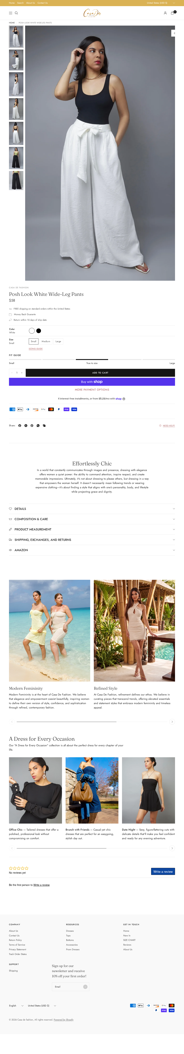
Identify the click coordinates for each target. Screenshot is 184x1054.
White (32, 331)
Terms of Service (17, 944)
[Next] (166, 153)
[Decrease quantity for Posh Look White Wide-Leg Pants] (12, 373)
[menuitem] (12, 3)
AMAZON (21, 550)
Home (12, 3)
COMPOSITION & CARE (31, 519)
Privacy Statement (17, 949)
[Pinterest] (33, 425)
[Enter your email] (85, 987)
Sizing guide (36, 348)
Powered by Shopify (63, 1019)
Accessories (72, 944)
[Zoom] (174, 33)
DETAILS (20, 509)
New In (126, 935)
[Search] (16, 13)
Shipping (13, 970)
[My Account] (165, 13)
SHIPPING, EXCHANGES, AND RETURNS (43, 540)
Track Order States (18, 954)
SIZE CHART (129, 940)
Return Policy (15, 940)
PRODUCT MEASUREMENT (33, 529)
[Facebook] (20, 425)
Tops (68, 935)
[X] (26, 425)
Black (39, 331)
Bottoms (70, 940)
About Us (30, 3)
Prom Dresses (72, 949)
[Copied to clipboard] (45, 425)
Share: (12, 425)
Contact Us (43, 3)
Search (20, 3)
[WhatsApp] (39, 425)
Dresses (70, 931)
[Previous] (34, 153)
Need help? (169, 425)
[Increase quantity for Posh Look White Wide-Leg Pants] (21, 373)
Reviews (127, 944)
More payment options (92, 389)
